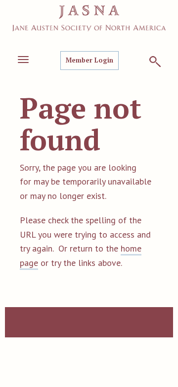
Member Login (89, 60)
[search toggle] (155, 61)
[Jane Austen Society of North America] (89, 18)
